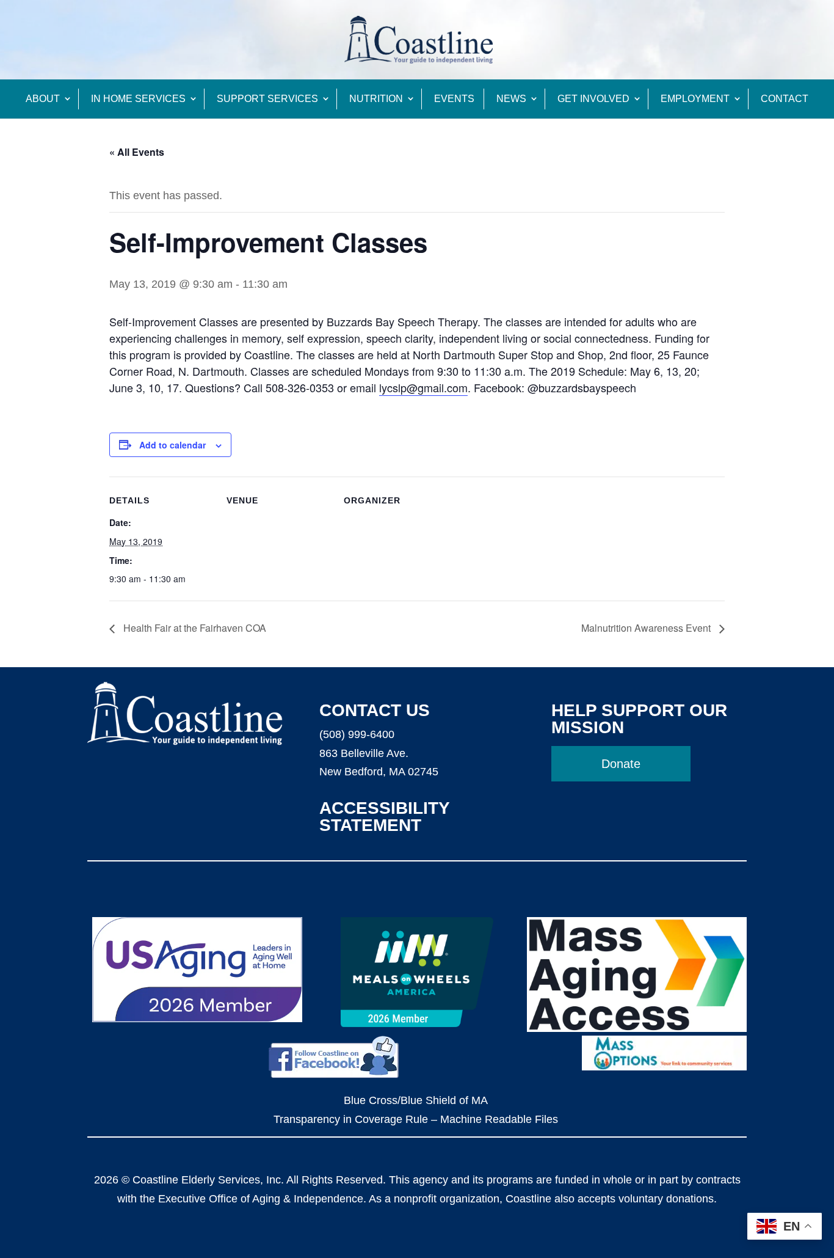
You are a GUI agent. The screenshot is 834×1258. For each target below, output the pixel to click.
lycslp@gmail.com (423, 387)
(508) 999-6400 (356, 734)
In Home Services (138, 98)
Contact (784, 98)
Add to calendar (172, 445)
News (511, 98)
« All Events (136, 152)
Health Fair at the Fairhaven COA (193, 628)
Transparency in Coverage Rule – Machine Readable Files (416, 1119)
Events (454, 98)
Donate (620, 763)
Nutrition (376, 98)
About (43, 98)
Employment (695, 98)
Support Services (267, 98)
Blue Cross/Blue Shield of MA (416, 1100)
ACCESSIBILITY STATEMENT (384, 817)
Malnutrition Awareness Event (647, 628)
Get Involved (593, 98)
